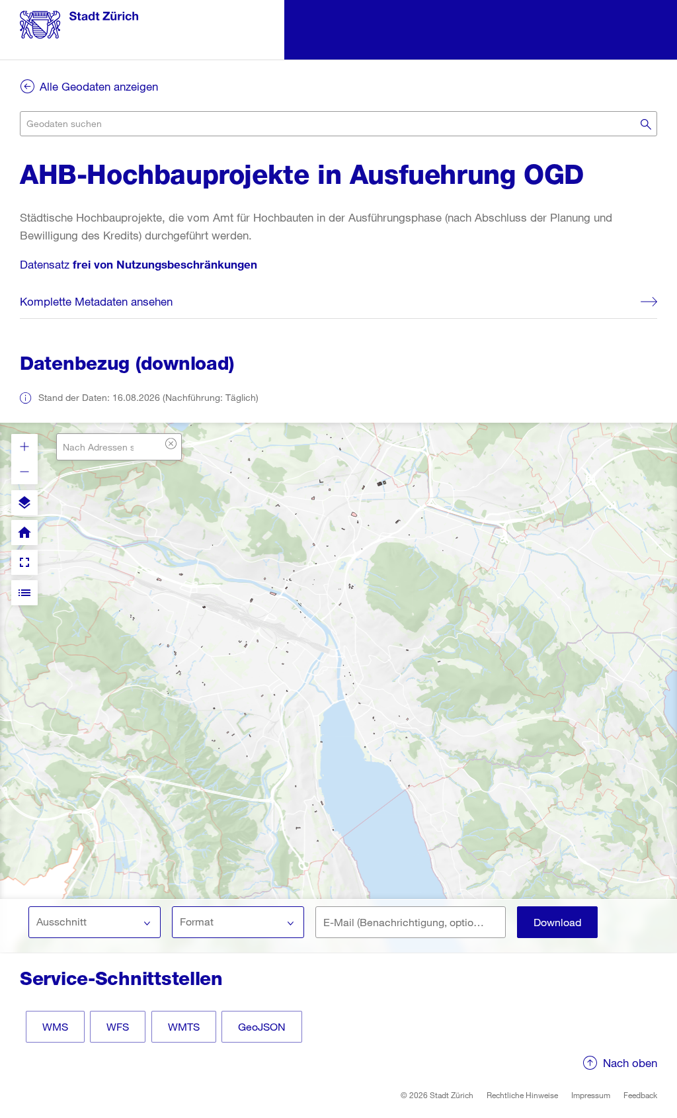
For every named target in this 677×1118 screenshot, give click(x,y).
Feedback (640, 1095)
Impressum (590, 1095)
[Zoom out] (24, 471)
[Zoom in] (24, 446)
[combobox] (338, 123)
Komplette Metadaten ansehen (96, 301)
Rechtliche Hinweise (522, 1095)
